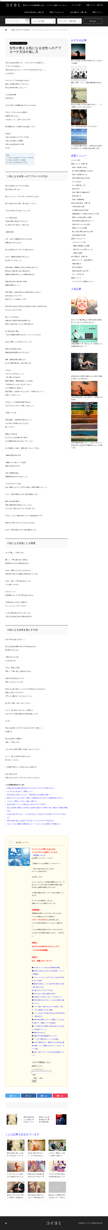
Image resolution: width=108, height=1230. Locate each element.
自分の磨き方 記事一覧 (78, 12)
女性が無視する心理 (78, 235)
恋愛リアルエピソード (57, 12)
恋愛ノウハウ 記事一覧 (94, 5)
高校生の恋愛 (77, 253)
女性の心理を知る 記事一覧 (34, 12)
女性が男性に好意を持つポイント (83, 221)
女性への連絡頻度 (78, 199)
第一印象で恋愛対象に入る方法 (82, 171)
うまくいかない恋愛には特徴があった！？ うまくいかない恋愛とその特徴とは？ (34, 824)
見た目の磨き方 (77, 267)
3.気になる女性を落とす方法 (17, 162)
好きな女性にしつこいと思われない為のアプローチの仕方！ (27, 804)
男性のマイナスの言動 (79, 228)
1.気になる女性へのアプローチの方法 (20, 158)
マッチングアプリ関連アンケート (83, 281)
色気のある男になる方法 (80, 271)
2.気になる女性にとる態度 (17, 160)
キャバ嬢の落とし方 (78, 185)
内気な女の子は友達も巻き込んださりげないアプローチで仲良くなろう (30, 788)
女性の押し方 (76, 196)
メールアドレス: (38, 1069)
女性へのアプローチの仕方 (18, 43)
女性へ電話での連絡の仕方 (81, 192)
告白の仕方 (76, 189)
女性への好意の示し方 (79, 174)
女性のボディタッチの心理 (81, 224)
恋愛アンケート (97, 12)
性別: (34, 1075)
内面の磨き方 (76, 263)
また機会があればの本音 (80, 210)
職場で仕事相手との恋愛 (81, 246)
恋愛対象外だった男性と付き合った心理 (85, 214)
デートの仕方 (76, 181)
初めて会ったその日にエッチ (82, 249)
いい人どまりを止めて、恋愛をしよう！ (20, 791)
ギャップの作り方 (78, 274)
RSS (6, 1223)
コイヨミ (54, 1223)
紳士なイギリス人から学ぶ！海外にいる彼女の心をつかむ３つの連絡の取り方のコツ (35, 798)
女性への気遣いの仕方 (79, 167)
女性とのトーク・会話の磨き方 (82, 260)
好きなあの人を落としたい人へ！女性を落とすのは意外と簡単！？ (29, 794)
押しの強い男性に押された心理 (82, 231)
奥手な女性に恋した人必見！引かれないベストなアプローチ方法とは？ (30, 820)
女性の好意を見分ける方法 (81, 178)
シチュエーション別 (78, 242)
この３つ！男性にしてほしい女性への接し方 (22, 801)
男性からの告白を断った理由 (81, 217)
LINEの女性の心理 (78, 206)
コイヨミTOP (76, 5)
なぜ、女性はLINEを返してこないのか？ (84, 126)
